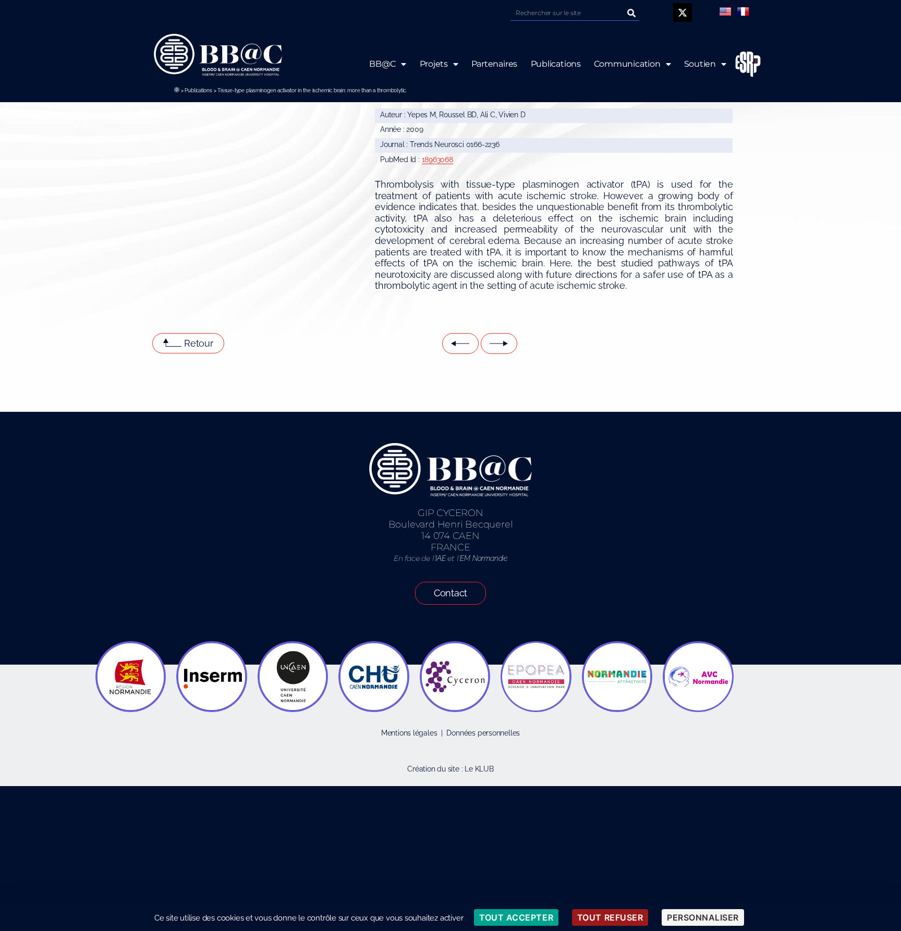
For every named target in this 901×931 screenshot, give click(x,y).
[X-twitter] (682, 12)
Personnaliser (703, 917)
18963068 (437, 159)
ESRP (748, 64)
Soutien (700, 64)
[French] (743, 11)
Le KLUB (479, 769)
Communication (627, 64)
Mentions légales (409, 733)
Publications (198, 90)
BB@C (382, 64)
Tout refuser (610, 917)
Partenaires (494, 64)
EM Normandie (483, 558)
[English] (725, 11)
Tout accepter (516, 917)
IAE (440, 558)
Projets (433, 64)
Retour (198, 343)
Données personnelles (483, 733)
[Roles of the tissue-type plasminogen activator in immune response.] (499, 343)
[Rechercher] (631, 12)
